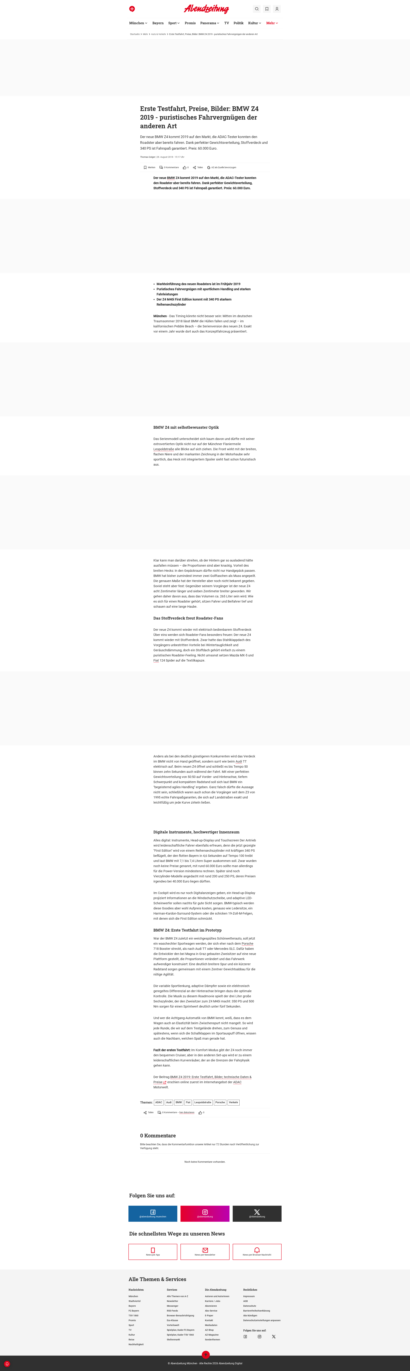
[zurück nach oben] (206, 1356)
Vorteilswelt (173, 1325)
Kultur (253, 23)
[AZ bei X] (274, 1336)
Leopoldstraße (163, 449)
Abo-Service (211, 1310)
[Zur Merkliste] (267, 9)
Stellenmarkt (173, 1339)
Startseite (135, 34)
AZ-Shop (209, 1330)
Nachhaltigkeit (136, 1344)
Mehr (270, 23)
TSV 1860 (133, 1315)
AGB (245, 1301)
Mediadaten (211, 1325)
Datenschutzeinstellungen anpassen (262, 1320)
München (136, 23)
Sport (172, 23)
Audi (239, 761)
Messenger (172, 1306)
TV (226, 23)
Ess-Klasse (172, 1320)
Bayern (158, 23)
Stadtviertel (135, 1301)
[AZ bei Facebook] (245, 1336)
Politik (239, 23)
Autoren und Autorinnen (217, 1296)
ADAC (237, 1082)
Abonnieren (211, 1306)
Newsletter (172, 1301)
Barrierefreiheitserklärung (256, 1310)
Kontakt (209, 1320)
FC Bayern (134, 1310)
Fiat (156, 660)
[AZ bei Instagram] (260, 1336)
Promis (190, 23)
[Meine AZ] (277, 9)
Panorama (208, 23)
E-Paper (209, 1315)
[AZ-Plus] (132, 9)
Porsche (247, 943)
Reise (131, 1339)
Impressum (249, 1296)
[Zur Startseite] (206, 13)
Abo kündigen (250, 1315)
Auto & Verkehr (158, 34)
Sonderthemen (212, 1339)
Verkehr (233, 1102)
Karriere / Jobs (212, 1301)
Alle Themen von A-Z (177, 1296)
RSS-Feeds (172, 1310)
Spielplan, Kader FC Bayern (180, 1330)
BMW (171, 178)
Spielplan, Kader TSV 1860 (180, 1334)
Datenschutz (249, 1306)
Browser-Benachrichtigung (180, 1315)
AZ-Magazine (212, 1334)
